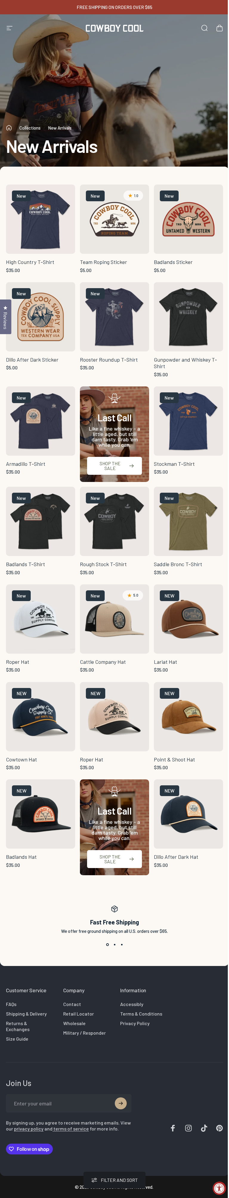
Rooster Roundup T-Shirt (109, 359)
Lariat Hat (165, 661)
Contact (72, 1004)
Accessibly (131, 1004)
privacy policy (29, 1128)
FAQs (11, 1004)
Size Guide (17, 1039)
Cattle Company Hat (103, 661)
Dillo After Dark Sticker (32, 359)
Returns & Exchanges (18, 1026)
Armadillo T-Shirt (25, 463)
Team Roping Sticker (103, 262)
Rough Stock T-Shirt (103, 564)
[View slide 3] (121, 944)
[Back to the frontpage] (9, 128)
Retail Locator (78, 1013)
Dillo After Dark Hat (176, 856)
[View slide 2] (114, 944)
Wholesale (74, 1023)
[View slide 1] (107, 944)
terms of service (70, 1128)
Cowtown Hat (21, 759)
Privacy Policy (135, 1023)
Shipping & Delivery (26, 1013)
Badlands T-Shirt (25, 564)
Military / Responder (84, 1033)
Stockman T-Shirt (174, 463)
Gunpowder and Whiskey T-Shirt (185, 363)
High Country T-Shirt (30, 262)
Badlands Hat (21, 856)
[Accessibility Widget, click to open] (219, 1188)
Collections (30, 127)
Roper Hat (17, 661)
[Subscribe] (121, 1103)
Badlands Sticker (173, 262)
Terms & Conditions (141, 1013)
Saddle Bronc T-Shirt (178, 564)
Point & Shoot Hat (174, 759)
